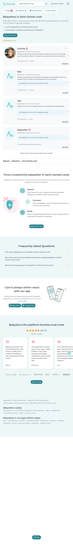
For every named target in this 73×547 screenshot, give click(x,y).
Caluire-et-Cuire (45, 423)
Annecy (14, 423)
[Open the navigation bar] (68, 4)
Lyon (5, 420)
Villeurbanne (44, 420)
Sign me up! (36, 382)
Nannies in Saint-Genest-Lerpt (38, 400)
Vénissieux (7, 423)
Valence (53, 420)
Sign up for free (10, 35)
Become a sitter (57, 4)
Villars (48, 410)
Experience (22, 11)
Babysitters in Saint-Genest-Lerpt (14, 400)
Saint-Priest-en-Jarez (10, 413)
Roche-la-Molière (38, 410)
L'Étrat (21, 413)
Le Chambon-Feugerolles (22, 410)
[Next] (69, 353)
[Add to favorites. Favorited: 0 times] (66, 71)
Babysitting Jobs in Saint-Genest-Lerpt (42, 403)
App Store (16, 305)
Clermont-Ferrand (32, 420)
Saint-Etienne (8, 410)
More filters (51, 11)
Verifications (37, 11)
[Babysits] (9, 4)
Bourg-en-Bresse (24, 423)
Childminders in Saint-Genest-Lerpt (15, 403)
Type (9, 11)
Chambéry (60, 420)
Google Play (29, 305)
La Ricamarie (55, 410)
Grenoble (22, 420)
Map (37, 537)
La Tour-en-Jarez (30, 413)
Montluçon (35, 423)
